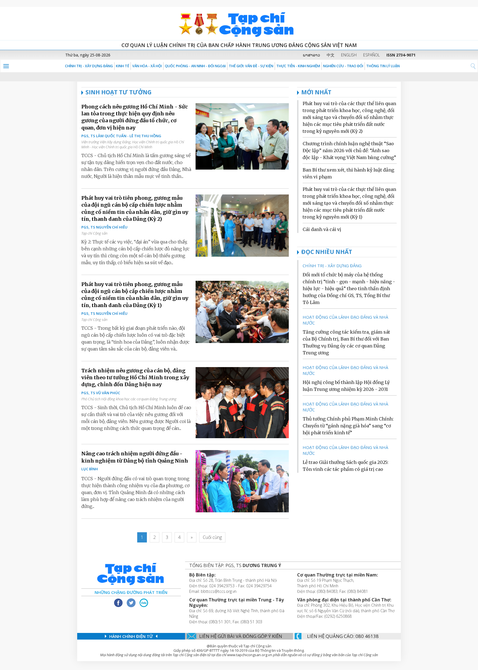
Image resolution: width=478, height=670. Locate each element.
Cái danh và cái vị (322, 229)
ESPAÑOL (371, 55)
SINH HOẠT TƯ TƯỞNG (118, 92)
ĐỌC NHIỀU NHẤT (326, 252)
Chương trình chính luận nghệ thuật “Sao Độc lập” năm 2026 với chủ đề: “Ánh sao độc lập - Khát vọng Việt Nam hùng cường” (349, 150)
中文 (330, 55)
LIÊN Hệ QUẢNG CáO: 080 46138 (343, 636)
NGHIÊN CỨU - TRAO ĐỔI (343, 66)
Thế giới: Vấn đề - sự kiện (251, 66)
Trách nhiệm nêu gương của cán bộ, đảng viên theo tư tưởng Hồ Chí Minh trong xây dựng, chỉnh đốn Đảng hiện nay (135, 377)
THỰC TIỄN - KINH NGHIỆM (298, 66)
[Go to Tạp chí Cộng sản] (239, 23)
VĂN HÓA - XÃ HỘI (147, 66)
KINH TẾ (122, 66)
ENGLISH (349, 55)
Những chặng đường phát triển (131, 592)
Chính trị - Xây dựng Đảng (89, 66)
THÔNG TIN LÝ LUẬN (383, 66)
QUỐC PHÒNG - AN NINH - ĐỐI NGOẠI (195, 66)
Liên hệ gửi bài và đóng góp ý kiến (240, 636)
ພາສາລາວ (311, 55)
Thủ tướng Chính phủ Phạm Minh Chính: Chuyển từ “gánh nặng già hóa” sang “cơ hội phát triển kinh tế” (348, 425)
